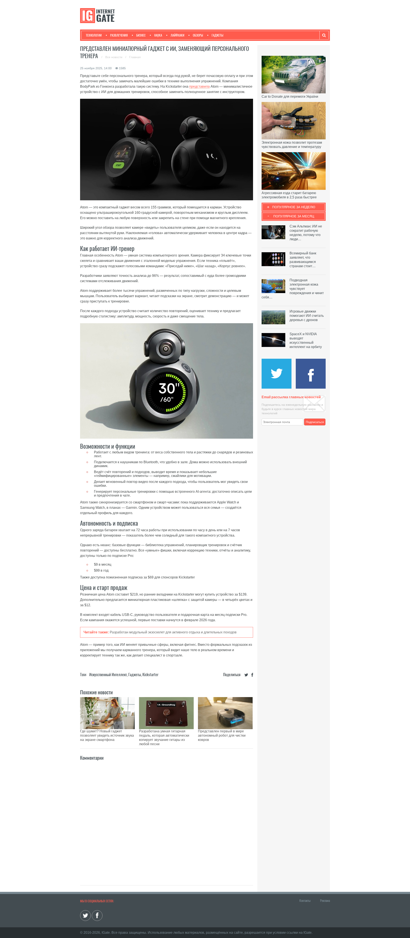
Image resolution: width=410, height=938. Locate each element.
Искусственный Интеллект (108, 674)
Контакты (304, 900)
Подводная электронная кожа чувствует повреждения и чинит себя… (293, 288)
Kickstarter (150, 674)
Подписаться (315, 422)
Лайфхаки (177, 35)
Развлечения (119, 35)
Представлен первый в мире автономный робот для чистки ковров (222, 735)
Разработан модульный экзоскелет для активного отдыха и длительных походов (173, 632)
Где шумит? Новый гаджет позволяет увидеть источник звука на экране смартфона (107, 735)
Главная (135, 57)
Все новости (114, 57)
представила (199, 86)
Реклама (325, 900)
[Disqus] (166, 818)
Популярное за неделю (293, 207)
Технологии (94, 35)
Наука (158, 35)
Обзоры (198, 35)
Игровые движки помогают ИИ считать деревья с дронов (307, 316)
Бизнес (141, 35)
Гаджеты (217, 35)
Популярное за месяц (293, 216)
